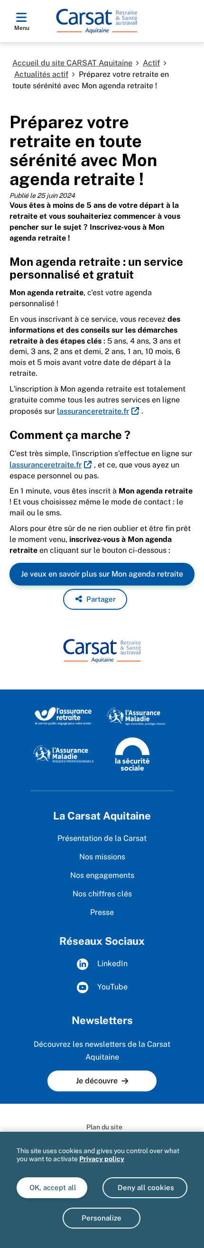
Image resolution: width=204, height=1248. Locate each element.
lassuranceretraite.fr (93, 411)
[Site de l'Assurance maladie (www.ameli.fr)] (137, 715)
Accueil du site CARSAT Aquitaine (72, 62)
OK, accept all (52, 1187)
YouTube (111, 986)
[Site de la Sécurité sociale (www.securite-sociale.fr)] (132, 753)
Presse (102, 912)
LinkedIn (111, 963)
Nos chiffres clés (102, 893)
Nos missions (102, 856)
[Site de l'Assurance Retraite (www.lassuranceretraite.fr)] (63, 715)
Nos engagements (102, 875)
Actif (151, 62)
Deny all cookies (145, 1187)
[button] (95, 599)
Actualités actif (41, 74)
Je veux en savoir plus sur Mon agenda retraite (102, 573)
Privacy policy (101, 1159)
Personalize (101, 1218)
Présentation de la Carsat (102, 838)
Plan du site (104, 1127)
